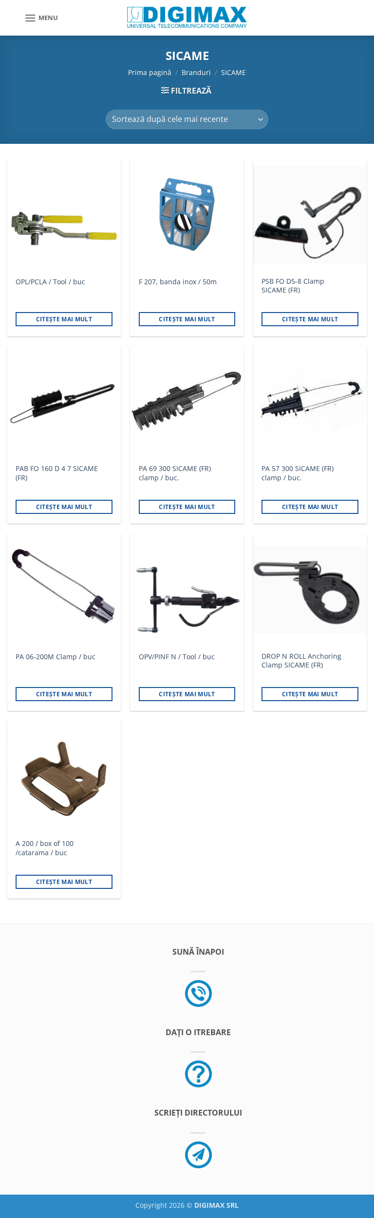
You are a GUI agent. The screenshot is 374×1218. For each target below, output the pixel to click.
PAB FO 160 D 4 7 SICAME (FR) (57, 473)
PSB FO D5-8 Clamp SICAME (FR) (293, 286)
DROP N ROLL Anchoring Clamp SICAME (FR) (301, 661)
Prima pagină (149, 72)
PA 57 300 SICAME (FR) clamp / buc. (298, 473)
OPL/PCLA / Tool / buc (50, 281)
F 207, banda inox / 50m (178, 281)
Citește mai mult (64, 319)
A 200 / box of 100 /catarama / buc (45, 848)
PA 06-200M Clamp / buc (55, 656)
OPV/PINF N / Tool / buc (177, 656)
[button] (41, 18)
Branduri (196, 72)
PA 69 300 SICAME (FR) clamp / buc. (175, 473)
